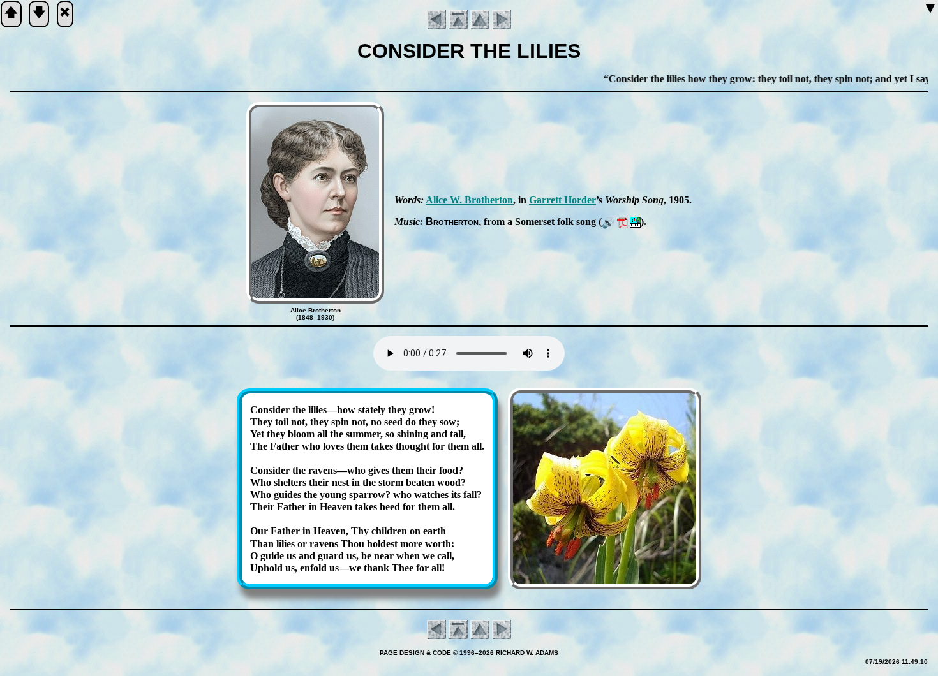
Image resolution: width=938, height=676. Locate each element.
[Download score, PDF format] (622, 221)
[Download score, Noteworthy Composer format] (635, 221)
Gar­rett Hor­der (562, 200)
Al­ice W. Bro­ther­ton (469, 200)
